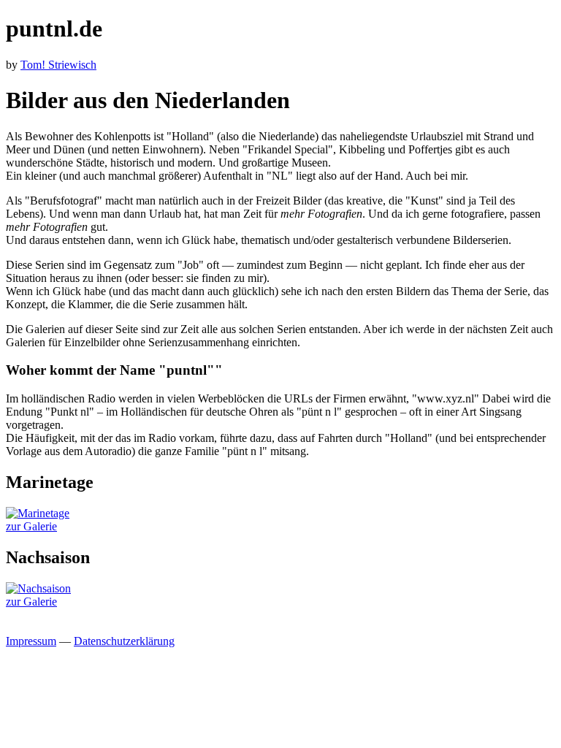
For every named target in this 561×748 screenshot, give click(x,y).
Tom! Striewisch (58, 64)
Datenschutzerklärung (124, 641)
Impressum (31, 641)
